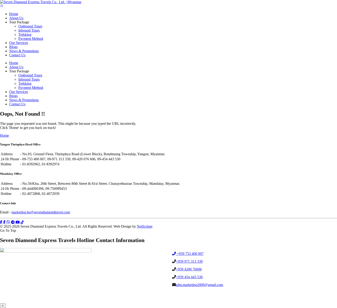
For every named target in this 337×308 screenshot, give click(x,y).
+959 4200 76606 (189, 269)
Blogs (13, 47)
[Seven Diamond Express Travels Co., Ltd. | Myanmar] (40, 2)
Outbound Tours (30, 26)
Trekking (24, 34)
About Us (16, 18)
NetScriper (144, 226)
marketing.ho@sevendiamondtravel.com (40, 212)
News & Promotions (24, 51)
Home (13, 14)
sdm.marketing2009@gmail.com (199, 285)
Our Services (18, 43)
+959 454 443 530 (189, 277)
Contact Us (17, 55)
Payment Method (30, 39)
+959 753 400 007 (190, 254)
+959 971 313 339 (189, 261)
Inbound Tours (29, 30)
